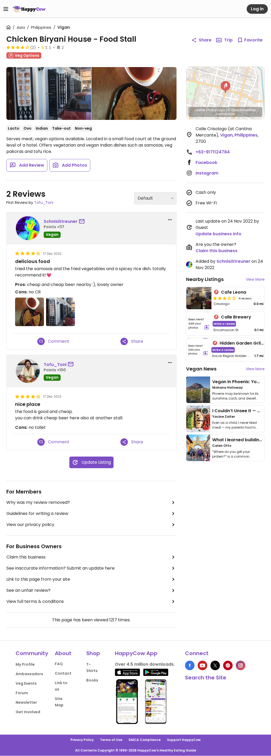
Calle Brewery (236, 317)
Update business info (218, 234)
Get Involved (28, 712)
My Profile (25, 664)
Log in (257, 9)
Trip (228, 40)
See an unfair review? (28, 590)
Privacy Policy (82, 740)
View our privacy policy (30, 525)
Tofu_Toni (43, 202)
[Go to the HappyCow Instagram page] (240, 665)
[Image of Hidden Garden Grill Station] (198, 349)
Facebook (206, 162)
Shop (93, 653)
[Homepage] (29, 9)
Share (205, 40)
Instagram (207, 173)
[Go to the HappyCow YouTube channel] (202, 665)
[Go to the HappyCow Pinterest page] (228, 665)
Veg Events (26, 683)
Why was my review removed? (38, 502)
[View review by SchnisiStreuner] (27, 228)
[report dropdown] (170, 220)
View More (255, 279)
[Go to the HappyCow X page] (215, 665)
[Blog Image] (198, 390)
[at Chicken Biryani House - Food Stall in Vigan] (48, 93)
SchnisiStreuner (61, 221)
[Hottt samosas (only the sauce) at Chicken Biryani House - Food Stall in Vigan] (134, 93)
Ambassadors (29, 674)
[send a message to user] (83, 221)
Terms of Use (111, 740)
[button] (225, 87)
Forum (22, 693)
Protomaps (216, 110)
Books (92, 680)
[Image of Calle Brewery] (199, 323)
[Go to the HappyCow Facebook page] (190, 665)
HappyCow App (136, 653)
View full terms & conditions (35, 601)
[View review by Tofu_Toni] (27, 371)
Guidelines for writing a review (37, 513)
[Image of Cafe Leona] (199, 298)
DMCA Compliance (145, 740)
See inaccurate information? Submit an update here (60, 568)
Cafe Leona (233, 292)
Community (32, 653)
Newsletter (26, 702)
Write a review (224, 324)
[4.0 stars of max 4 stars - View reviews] (18, 47)
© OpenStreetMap (242, 110)
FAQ (59, 663)
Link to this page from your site (38, 579)
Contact (63, 673)
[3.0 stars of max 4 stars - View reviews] (225, 298)
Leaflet (200, 110)
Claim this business (26, 557)
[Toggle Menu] (6, 9)
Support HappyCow (184, 740)
